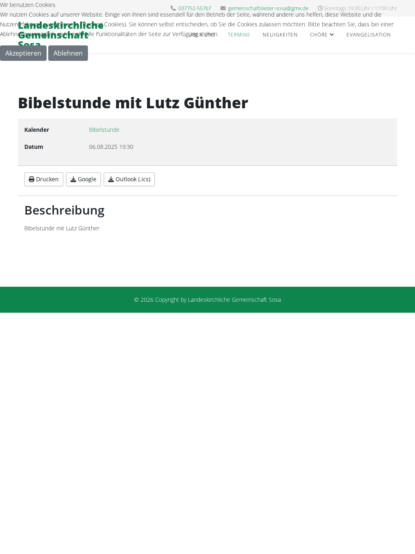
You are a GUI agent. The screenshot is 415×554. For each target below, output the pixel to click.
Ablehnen (68, 53)
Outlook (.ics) (132, 179)
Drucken (46, 179)
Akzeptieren (23, 53)
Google (86, 179)
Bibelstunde (104, 129)
